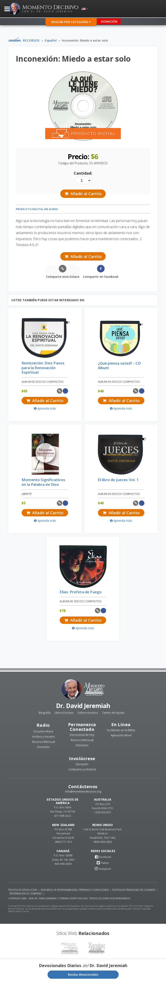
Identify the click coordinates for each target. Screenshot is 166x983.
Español (51, 40)
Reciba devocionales (83, 974)
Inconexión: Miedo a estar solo (85, 40)
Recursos (31, 40)
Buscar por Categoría (70, 22)
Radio (43, 725)
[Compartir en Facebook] (65, 391)
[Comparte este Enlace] (59, 391)
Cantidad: (83, 173)
